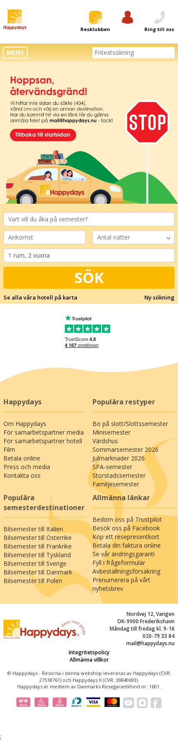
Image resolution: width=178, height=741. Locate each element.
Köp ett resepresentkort (125, 537)
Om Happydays (24, 423)
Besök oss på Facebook (126, 528)
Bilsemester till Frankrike (37, 546)
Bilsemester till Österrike (37, 537)
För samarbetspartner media (43, 432)
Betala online (21, 458)
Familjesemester (115, 484)
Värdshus (105, 441)
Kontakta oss (22, 475)
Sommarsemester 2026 (125, 449)
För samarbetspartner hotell (42, 441)
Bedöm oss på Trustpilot (127, 519)
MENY (15, 52)
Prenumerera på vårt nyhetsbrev (121, 584)
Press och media (26, 467)
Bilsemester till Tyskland (37, 555)
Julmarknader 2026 (118, 458)
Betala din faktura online (126, 545)
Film (9, 449)
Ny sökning (159, 297)
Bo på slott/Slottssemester (130, 423)
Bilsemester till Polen (32, 581)
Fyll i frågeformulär (118, 562)
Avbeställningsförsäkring (126, 571)
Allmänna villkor (89, 659)
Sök (89, 277)
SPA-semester (112, 467)
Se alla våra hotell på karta (40, 297)
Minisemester (111, 432)
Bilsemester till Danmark (37, 572)
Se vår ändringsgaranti (123, 554)
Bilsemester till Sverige (35, 563)
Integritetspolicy (89, 652)
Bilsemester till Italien (33, 529)
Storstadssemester (119, 475)
